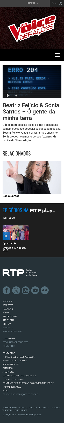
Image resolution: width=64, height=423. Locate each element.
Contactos (9, 346)
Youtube (35, 290)
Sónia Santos (11, 196)
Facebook (7, 290)
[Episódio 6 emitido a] (16, 232)
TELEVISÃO (8, 309)
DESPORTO (8, 305)
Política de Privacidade (14, 408)
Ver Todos (9, 218)
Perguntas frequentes (15, 342)
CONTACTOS (9, 353)
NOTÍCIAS (7, 301)
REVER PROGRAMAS (12, 331)
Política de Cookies (39, 408)
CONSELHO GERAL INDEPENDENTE (19, 376)
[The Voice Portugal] (32, 27)
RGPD (5, 390)
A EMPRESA (8, 372)
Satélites (7, 368)
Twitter (16, 290)
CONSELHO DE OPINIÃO (14, 379)
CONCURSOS (9, 338)
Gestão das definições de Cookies (21, 394)
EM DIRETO (8, 328)
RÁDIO (6, 313)
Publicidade (21, 410)
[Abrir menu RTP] (32, 3)
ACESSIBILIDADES (11, 364)
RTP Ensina (8, 320)
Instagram (26, 290)
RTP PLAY (7, 324)
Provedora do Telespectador (19, 357)
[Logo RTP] (20, 272)
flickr (45, 290)
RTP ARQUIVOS (10, 316)
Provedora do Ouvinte (15, 361)
